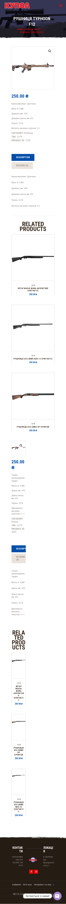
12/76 (19, 136)
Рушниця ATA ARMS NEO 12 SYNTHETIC (33, 359)
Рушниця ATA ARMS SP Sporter (33, 427)
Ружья (15, 521)
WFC (15, 894)
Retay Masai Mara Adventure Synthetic (33, 289)
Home (20, 29)
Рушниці (28, 133)
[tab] (23, 157)
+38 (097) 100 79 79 (17, 864)
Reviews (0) (22, 165)
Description (23, 157)
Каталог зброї (32, 29)
